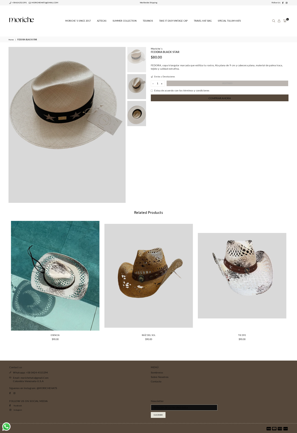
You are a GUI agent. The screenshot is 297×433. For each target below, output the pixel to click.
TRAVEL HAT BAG (203, 20)
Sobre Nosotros (159, 376)
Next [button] (123, 125)
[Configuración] (279, 21)
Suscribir (158, 415)
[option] (67, 125)
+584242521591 (19, 2)
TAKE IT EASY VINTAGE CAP (173, 20)
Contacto (156, 381)
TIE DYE (242, 335)
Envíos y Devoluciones (164, 76)
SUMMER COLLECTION (125, 20)
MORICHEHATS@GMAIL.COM (44, 2)
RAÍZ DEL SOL (148, 335)
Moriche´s (156, 48)
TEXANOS (148, 20)
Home (11, 39)
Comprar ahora (220, 98)
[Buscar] (273, 21)
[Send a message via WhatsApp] (6, 426)
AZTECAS (101, 20)
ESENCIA (55, 335)
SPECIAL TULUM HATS (229, 20)
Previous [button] (11, 125)
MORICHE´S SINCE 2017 (78, 20)
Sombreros (157, 372)
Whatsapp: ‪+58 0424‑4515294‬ (30, 372)
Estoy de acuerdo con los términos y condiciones (181, 90)
